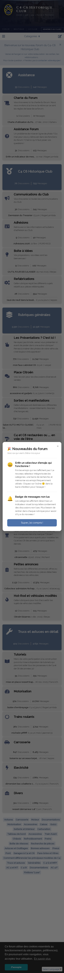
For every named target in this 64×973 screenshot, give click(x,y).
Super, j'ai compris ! (32, 522)
